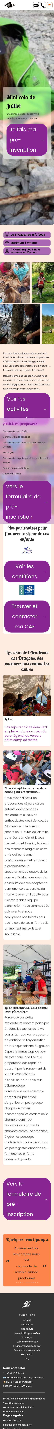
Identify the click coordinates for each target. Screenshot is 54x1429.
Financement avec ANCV (27, 1350)
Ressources (27, 1354)
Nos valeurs (27, 1324)
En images (27, 1337)
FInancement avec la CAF (27, 1346)
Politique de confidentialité (17, 1424)
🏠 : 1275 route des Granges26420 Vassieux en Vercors (18, 1384)
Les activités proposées (27, 1333)
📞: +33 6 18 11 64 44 (13, 1373)
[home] (9, 5)
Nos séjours (27, 1328)
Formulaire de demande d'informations (24, 1398)
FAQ (27, 1358)
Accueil (27, 1320)
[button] (50, 5)
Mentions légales (12, 1420)
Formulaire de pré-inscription (18, 1407)
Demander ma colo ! (14, 1411)
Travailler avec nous (14, 1403)
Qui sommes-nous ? (27, 1341)
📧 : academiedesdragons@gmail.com (23, 1377)
